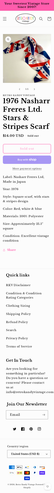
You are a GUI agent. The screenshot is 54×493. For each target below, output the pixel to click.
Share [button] (11, 250)
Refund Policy (17, 322)
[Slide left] (19, 89)
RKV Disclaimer (18, 285)
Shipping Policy (18, 314)
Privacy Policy (17, 338)
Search (11, 330)
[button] (5, 19)
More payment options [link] (27, 168)
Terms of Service (19, 346)
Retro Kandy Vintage (25, 485)
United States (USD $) (25, 453)
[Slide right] (34, 89)
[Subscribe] (44, 414)
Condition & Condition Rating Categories (24, 295)
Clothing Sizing (18, 305)
